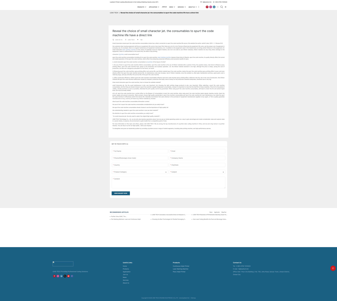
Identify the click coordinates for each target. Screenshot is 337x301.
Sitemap (193, 298)
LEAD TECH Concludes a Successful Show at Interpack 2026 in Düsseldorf (169, 214)
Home (125, 266)
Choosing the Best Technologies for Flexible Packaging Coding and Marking (169, 219)
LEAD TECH (114, 13)
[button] (198, 7)
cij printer (121, 54)
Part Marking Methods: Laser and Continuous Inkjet (126, 219)
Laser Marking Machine (180, 269)
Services (125, 280)
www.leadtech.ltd (184, 298)
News (125, 277)
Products (126, 269)
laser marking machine (129, 49)
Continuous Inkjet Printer (181, 266)
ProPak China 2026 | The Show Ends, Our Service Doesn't (119, 216)
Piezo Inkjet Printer (179, 272)
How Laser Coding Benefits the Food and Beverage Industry (210, 219)
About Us (126, 283)
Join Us (125, 274)
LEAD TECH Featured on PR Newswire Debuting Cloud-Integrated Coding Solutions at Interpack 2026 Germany (210, 214)
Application (126, 272)
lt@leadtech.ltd (207, 2)
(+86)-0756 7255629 (221, 2)
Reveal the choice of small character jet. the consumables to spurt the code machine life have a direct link (160, 13)
